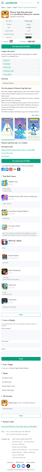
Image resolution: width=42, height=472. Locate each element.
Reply (21, 359)
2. (6, 64)
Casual (28, 24)
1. (6, 60)
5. (7, 74)
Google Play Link (7, 153)
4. (8, 71)
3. (7, 67)
